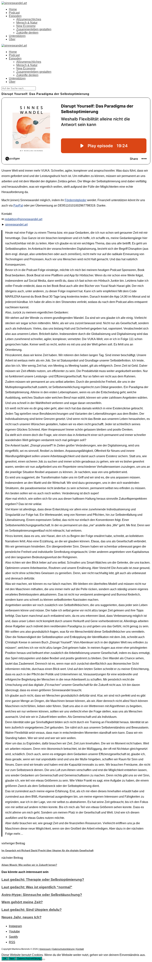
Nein (11, 958)
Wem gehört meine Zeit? (22, 902)
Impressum (45, 949)
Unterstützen (17, 35)
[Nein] (43, 959)
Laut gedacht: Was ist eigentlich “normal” (36, 887)
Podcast (14, 12)
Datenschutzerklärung (63, 949)
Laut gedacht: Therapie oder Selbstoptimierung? (42, 879)
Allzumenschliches (28, 19)
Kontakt (80, 949)
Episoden (15, 16)
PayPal (18, 205)
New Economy (26, 26)
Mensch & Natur (26, 22)
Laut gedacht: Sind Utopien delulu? (31, 910)
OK (4, 958)
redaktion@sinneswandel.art (23, 219)
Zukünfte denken (27, 32)
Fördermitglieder (75, 200)
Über (12, 39)
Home (13, 9)
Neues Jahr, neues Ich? (21, 917)
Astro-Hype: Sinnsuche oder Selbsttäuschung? (41, 895)
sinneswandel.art (16, 224)
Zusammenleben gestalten (33, 29)
